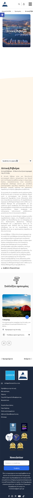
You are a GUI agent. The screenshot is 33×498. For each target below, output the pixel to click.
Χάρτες (3, 394)
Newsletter (16, 457)
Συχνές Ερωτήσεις (7, 405)
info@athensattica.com (12, 383)
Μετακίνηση (5, 391)
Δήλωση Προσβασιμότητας (9, 414)
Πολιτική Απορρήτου (7, 411)
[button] (2, 15)
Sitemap (4, 417)
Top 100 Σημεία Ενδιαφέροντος (11, 397)
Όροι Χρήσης (5, 408)
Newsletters (5, 400)
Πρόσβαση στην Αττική (8, 388)
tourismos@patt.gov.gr (16, 489)
